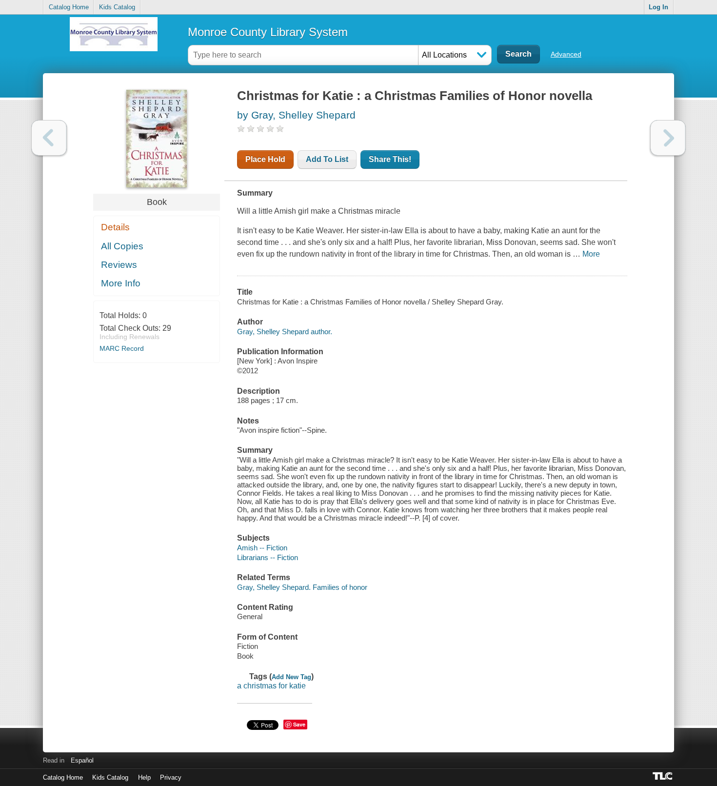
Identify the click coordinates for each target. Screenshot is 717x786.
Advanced (566, 54)
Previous (49, 138)
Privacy (170, 777)
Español (82, 760)
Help (144, 777)
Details (115, 227)
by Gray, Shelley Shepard (296, 115)
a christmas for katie (271, 686)
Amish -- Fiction (262, 548)
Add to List (327, 159)
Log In (658, 7)
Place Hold (265, 159)
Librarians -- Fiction (267, 557)
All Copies (122, 246)
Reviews (119, 265)
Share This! (390, 159)
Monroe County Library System (268, 32)
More (591, 254)
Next (668, 138)
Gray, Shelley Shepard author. (284, 331)
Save (299, 724)
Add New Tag (291, 677)
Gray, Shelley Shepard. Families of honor (302, 587)
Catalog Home (69, 7)
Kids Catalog (117, 7)
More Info (120, 283)
